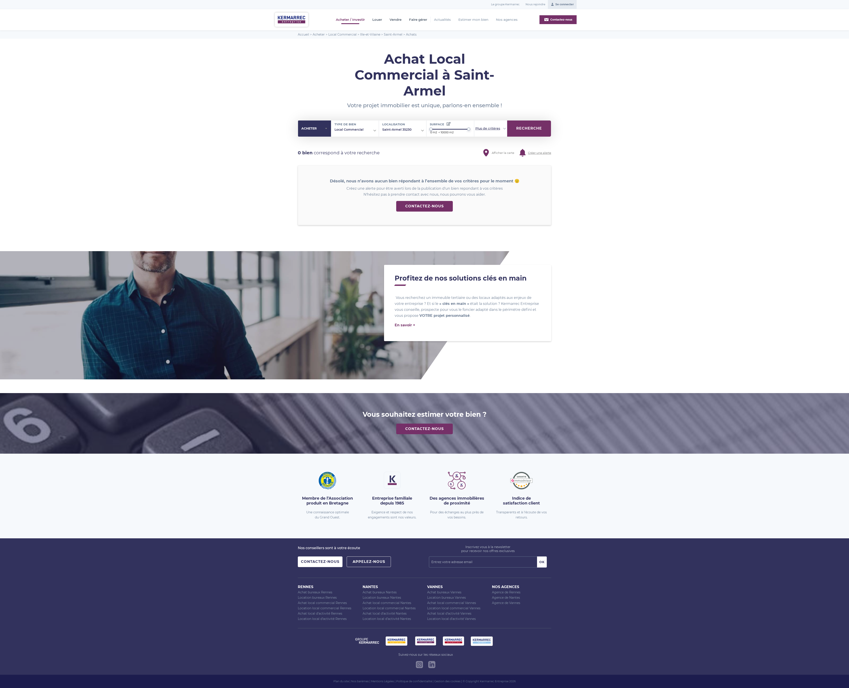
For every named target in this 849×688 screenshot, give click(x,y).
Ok (542, 562)
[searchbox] (366, 129)
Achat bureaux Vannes (444, 592)
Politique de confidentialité (414, 681)
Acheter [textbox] (309, 128)
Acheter (319, 34)
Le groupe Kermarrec (505, 4)
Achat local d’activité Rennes (320, 613)
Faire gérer (418, 20)
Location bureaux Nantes (382, 598)
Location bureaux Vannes (446, 598)
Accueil (303, 34)
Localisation (393, 124)
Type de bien (345, 124)
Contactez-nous (424, 206)
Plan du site (341, 681)
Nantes (370, 587)
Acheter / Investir (350, 20)
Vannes (435, 587)
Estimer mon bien (473, 19)
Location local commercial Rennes (324, 608)
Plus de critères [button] (487, 128)
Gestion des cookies (447, 681)
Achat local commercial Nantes (387, 603)
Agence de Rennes (506, 592)
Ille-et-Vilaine (370, 34)
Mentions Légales (382, 681)
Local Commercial (342, 34)
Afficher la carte (503, 153)
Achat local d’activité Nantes (385, 613)
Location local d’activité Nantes (387, 619)
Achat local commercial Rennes (322, 603)
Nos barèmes (360, 681)
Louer (377, 20)
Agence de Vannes (506, 603)
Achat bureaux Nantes (380, 592)
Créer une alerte (539, 153)
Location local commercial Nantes (389, 608)
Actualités (442, 19)
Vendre (396, 20)
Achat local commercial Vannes (451, 603)
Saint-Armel (393, 34)
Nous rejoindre (535, 4)
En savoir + (405, 325)
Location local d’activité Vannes (451, 619)
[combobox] (314, 128)
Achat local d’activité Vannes (449, 613)
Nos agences (507, 19)
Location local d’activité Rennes (322, 619)
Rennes (305, 587)
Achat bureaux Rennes (315, 592)
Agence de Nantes (506, 598)
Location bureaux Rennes (317, 598)
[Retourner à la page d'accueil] (291, 19)
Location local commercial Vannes (453, 608)
